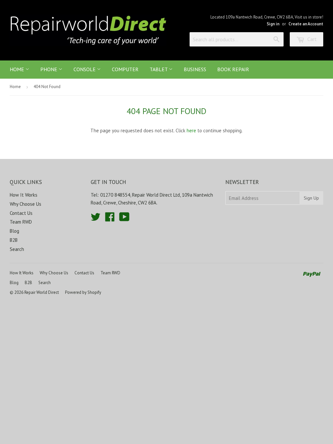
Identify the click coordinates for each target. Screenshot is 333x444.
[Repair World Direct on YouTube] (124, 219)
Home (17, 69)
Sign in (273, 24)
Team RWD (21, 222)
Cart (311, 39)
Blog (14, 231)
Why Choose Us (25, 204)
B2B (14, 240)
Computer (125, 69)
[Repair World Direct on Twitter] (95, 219)
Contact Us (21, 213)
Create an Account (305, 24)
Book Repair (233, 69)
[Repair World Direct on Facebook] (110, 219)
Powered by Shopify (83, 292)
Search (17, 249)
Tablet (159, 69)
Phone (49, 69)
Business (195, 69)
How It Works (23, 195)
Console (85, 69)
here (191, 130)
